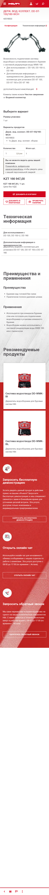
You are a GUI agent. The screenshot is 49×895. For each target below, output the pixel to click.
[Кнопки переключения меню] (5, 4)
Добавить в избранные (14, 202)
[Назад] (14, 3)
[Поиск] (43, 4)
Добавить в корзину (26, 194)
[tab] (10, 25)
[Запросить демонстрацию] (10, 891)
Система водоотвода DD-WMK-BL (24, 443)
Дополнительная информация (18, 89)
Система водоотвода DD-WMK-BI (24, 395)
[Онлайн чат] (16, 891)
